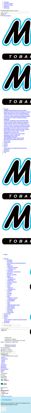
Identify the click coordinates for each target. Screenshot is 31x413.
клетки (27, 129)
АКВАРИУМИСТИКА (10, 138)
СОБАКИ (6, 120)
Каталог (6, 109)
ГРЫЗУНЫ (7, 129)
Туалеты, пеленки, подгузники (19, 127)
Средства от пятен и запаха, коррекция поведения (16, 115)
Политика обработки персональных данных (4, 368)
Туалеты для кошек (16, 117)
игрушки (22, 129)
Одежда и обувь (16, 123)
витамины (14, 139)
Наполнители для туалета (15, 113)
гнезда (10, 133)
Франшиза (6, 149)
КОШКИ (6, 110)
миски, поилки (20, 130)
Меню (5, 254)
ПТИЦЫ (6, 133)
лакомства (9, 130)
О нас (5, 146)
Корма (12, 111)
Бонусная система (22, 148)
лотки (14, 130)
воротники (21, 139)
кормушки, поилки (9, 135)
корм (5, 130)
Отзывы (14, 148)
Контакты (6, 151)
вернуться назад (11, 346)
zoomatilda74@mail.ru (6, 396)
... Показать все (11, 268)
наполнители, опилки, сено (11, 132)
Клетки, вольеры (8, 122)
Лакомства (17, 111)
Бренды (6, 145)
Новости (9, 148)
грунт (12, 136)
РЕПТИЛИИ (7, 136)
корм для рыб (20, 138)
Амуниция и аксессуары (16, 120)
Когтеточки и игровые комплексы (16, 263)
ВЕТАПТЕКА (8, 139)
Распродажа (7, 140)
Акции (6, 143)
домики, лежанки (15, 129)
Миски (6, 113)
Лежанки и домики (25, 111)
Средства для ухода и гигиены (15, 114)
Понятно (3, 409)
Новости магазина (7, 351)
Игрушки (11, 110)
